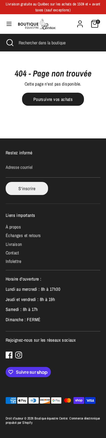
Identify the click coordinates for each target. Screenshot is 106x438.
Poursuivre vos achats (53, 99)
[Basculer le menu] (9, 24)
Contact (12, 253)
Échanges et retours (23, 235)
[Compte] (80, 21)
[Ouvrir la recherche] (9, 43)
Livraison (14, 244)
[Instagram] (18, 355)
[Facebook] (9, 355)
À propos (13, 227)
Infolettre (13, 261)
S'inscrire (26, 188)
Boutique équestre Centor (51, 418)
